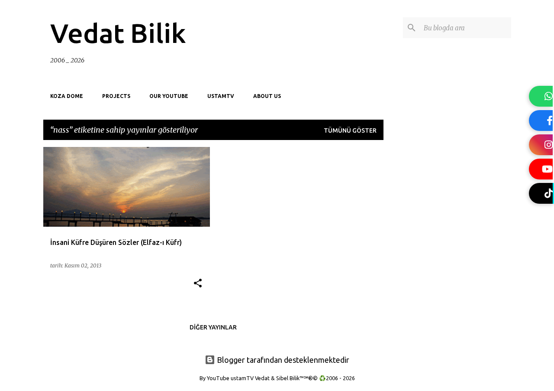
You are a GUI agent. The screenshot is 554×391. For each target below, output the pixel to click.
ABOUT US (267, 96)
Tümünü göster (350, 130)
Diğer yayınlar (213, 327)
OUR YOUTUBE (168, 96)
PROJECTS (116, 96)
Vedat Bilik (118, 33)
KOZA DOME (66, 96)
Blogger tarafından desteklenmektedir (282, 359)
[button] (198, 284)
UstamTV (220, 96)
